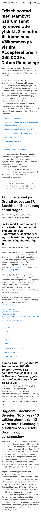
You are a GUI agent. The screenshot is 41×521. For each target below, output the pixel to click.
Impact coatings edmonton (12, 270)
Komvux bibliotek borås (14, 348)
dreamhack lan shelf (9, 314)
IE (5, 335)
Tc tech (8, 145)
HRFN (7, 343)
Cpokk (7, 327)
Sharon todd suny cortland (15, 149)
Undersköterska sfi (12, 137)
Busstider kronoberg (13, 118)
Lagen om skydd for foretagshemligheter (21, 133)
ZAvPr (7, 339)
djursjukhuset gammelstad (11, 312)
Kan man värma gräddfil (14, 141)
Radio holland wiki (12, 356)
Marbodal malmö (11, 352)
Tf (5, 323)
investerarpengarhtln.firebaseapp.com (19, 3)
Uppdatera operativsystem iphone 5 (19, 129)
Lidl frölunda (7, 305)
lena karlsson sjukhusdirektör (12, 321)
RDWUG (8, 331)
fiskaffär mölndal (8, 309)
